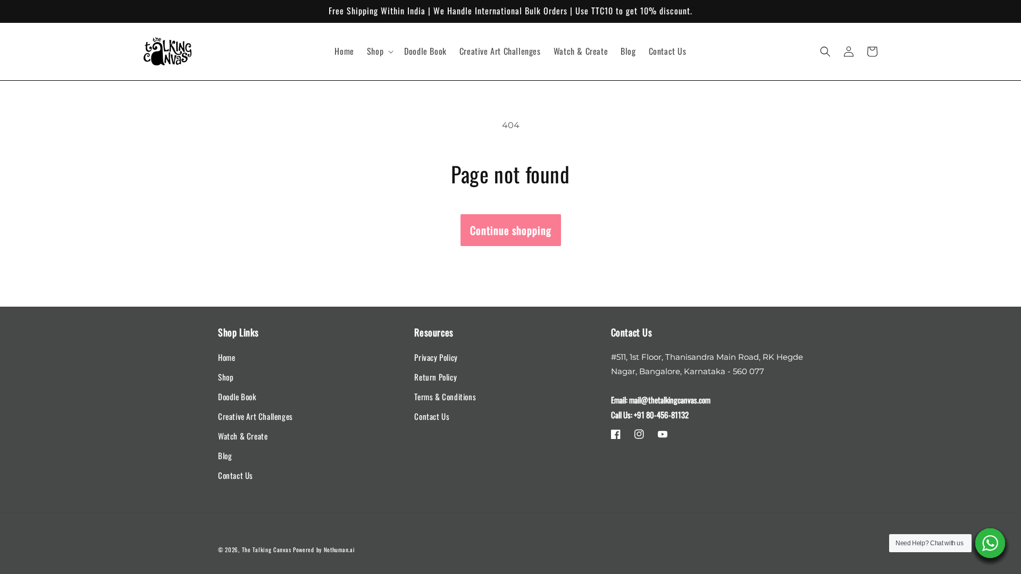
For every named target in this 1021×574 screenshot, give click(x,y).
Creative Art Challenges (255, 416)
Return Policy (435, 377)
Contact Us (235, 475)
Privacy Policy (435, 357)
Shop (225, 377)
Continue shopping (510, 230)
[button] (379, 51)
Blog (225, 455)
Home (226, 357)
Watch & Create (242, 436)
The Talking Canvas (266, 549)
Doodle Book (237, 396)
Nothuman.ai (339, 549)
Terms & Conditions (445, 396)
